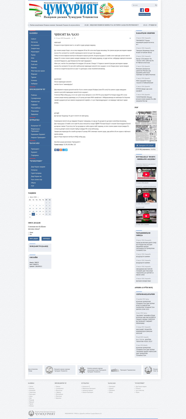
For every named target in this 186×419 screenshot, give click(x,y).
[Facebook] (58, 150)
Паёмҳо (34, 95)
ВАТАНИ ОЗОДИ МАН (143, 281)
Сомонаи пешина (144, 14)
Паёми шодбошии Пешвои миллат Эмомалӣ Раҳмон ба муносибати (38, 25)
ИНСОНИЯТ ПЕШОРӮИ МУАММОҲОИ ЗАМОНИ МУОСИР (144, 331)
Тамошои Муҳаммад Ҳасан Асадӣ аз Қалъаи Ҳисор (145, 51)
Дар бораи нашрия (38, 167)
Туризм (33, 77)
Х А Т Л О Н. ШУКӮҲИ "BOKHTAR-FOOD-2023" (144, 340)
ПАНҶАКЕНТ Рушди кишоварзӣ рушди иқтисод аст (145, 42)
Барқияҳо (34, 114)
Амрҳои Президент (38, 137)
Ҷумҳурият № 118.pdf (146, 145)
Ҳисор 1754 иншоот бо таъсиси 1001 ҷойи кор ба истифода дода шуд (145, 60)
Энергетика (35, 48)
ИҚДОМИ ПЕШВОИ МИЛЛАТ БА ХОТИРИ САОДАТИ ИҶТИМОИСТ (98, 25)
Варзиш (34, 67)
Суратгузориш (36, 173)
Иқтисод (34, 42)
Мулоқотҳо (35, 101)
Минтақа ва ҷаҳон (38, 71)
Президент (35, 149)
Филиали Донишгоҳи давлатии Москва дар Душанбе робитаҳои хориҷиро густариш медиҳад (145, 71)
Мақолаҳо (35, 111)
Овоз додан (34, 238)
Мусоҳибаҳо (35, 108)
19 (36, 211)
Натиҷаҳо (46, 238)
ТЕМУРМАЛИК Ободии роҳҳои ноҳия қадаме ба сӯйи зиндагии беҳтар (146, 99)
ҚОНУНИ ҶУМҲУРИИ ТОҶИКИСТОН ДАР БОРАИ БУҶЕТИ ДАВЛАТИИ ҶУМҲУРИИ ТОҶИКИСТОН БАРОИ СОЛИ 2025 (145, 305)
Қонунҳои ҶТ (36, 125)
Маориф (34, 61)
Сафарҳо (34, 104)
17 (30, 211)
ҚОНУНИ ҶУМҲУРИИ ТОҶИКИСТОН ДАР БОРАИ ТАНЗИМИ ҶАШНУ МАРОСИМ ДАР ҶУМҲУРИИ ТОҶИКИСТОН (146, 351)
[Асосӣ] (72, 11)
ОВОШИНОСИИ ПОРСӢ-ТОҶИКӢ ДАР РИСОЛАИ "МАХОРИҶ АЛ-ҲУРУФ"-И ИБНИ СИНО (144, 272)
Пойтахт (34, 64)
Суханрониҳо (36, 98)
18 (33, 211)
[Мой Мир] (63, 150)
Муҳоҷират (35, 51)
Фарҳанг (34, 74)
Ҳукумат (34, 152)
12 (36, 208)
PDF (32, 186)
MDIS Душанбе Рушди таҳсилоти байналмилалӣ (144, 82)
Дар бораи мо (36, 176)
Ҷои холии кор (36, 179)
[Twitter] (66, 150)
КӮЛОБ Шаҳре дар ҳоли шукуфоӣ (144, 90)
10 (30, 208)
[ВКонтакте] (55, 150)
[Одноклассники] (61, 150)
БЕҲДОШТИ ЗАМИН (143, 257)
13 (40, 208)
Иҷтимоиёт (35, 45)
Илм (32, 58)
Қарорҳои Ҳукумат (38, 134)
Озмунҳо (34, 170)
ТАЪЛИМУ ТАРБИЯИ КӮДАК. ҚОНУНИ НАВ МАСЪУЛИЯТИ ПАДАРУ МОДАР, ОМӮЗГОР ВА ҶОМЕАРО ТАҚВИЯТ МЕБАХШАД (146, 319)
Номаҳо (34, 80)
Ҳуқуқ (33, 55)
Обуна (33, 183)
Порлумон (35, 155)
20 (40, 211)
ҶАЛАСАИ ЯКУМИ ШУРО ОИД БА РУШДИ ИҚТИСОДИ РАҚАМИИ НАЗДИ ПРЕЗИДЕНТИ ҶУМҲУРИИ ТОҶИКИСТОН (146, 246)
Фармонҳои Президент (35, 130)
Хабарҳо (34, 83)
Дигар (111, 392)
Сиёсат (33, 39)
